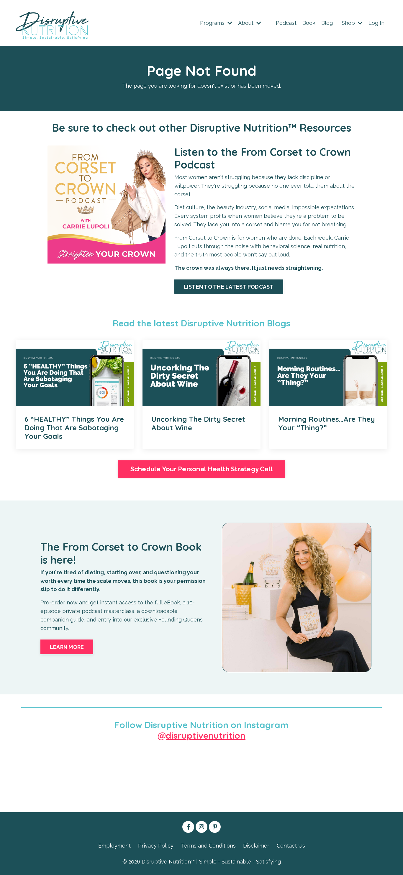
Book (308, 23)
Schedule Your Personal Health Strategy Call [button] (201, 469)
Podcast (286, 23)
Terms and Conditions (208, 846)
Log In (376, 23)
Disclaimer (256, 846)
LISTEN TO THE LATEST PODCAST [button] (229, 287)
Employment (114, 846)
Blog (327, 23)
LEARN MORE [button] (67, 647)
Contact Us (291, 846)
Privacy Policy (155, 846)
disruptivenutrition (205, 735)
